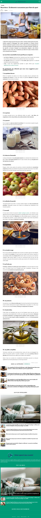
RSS (28, 516)
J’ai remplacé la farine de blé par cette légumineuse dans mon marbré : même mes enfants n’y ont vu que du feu (23, 368)
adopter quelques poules (23, 212)
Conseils (27, 364)
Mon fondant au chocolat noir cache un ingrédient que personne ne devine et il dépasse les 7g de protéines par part (23, 386)
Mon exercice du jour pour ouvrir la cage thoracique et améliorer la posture (21, 434)
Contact (18, 516)
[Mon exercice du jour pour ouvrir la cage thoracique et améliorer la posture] (3, 435)
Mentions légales (24, 516)
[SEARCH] (39, 1)
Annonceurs (14, 516)
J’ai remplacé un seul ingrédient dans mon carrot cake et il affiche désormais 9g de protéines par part (22, 380)
